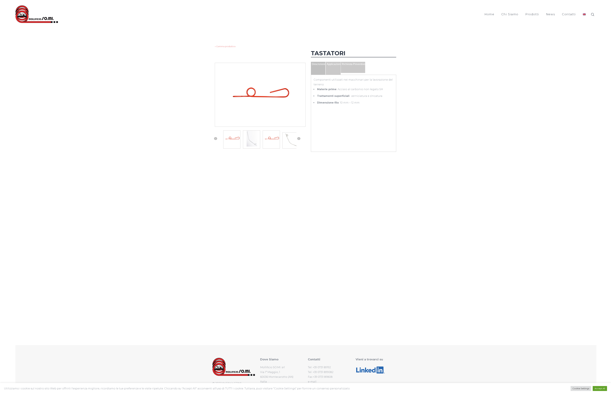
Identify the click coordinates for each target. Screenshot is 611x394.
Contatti (569, 14)
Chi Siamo (509, 14)
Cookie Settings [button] (580, 388)
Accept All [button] (600, 388)
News (550, 14)
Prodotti (532, 14)
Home (489, 14)
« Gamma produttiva (225, 46)
